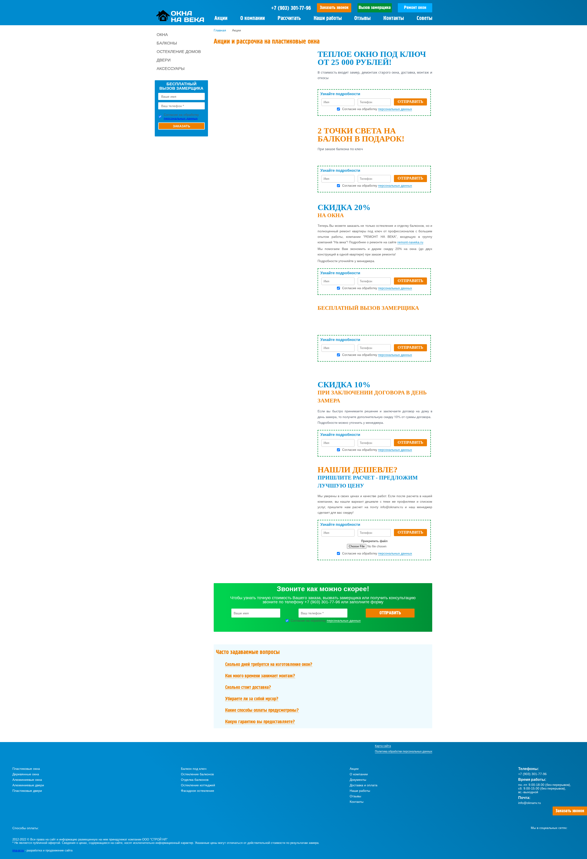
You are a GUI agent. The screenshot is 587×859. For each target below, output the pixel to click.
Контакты (393, 18)
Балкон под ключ (193, 768)
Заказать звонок (334, 8)
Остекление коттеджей (198, 785)
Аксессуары (171, 68)
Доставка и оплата (363, 785)
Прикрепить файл (374, 541)
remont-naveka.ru (410, 242)
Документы (358, 779)
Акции (354, 768)
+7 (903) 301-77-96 (291, 8)
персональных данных (181, 118)
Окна (162, 34)
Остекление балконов (197, 774)
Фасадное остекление (197, 790)
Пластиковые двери (27, 790)
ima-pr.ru (18, 850)
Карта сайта (383, 746)
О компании (252, 18)
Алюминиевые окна (27, 779)
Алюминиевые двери (28, 785)
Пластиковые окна (26, 768)
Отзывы (362, 18)
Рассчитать (289, 18)
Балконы (167, 43)
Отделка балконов (194, 779)
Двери (164, 60)
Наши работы (328, 18)
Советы (424, 18)
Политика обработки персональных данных (403, 751)
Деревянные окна (25, 774)
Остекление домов (179, 51)
